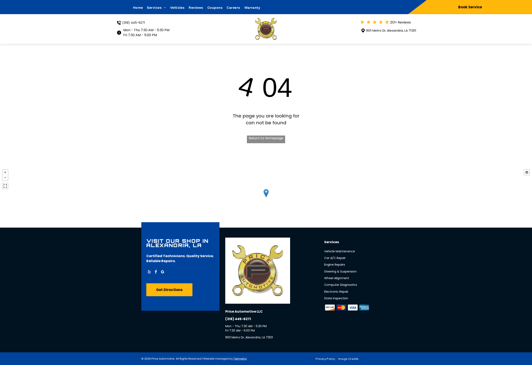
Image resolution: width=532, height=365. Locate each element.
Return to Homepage (266, 138)
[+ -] (266, 197)
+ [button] (5, 172)
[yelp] (149, 272)
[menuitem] (140, 8)
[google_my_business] (162, 272)
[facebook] (156, 272)
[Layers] (527, 172)
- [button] (5, 177)
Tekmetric (240, 359)
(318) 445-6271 (133, 22)
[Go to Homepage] (266, 20)
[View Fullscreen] (5, 186)
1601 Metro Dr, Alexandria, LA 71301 (391, 30)
